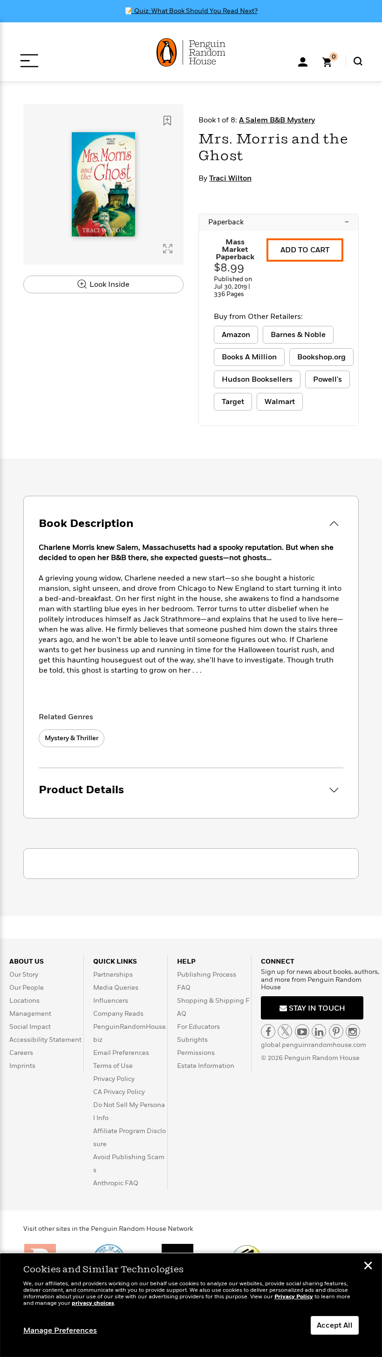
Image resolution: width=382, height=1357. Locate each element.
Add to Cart (304, 250)
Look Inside (109, 284)
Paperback (278, 222)
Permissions (196, 1052)
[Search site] (358, 61)
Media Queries (115, 987)
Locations (24, 1000)
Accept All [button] (335, 1325)
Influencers (110, 1000)
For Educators (198, 1026)
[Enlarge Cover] (167, 248)
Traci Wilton (230, 178)
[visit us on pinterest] (336, 1031)
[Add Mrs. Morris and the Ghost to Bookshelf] (167, 120)
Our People (26, 987)
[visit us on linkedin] (319, 1031)
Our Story (23, 974)
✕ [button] (368, 1266)
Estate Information (205, 1065)
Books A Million (249, 357)
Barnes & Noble (298, 335)
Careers (21, 1052)
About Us (26, 961)
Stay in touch (316, 1008)
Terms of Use (113, 1065)
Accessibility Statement (45, 1039)
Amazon (236, 335)
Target (233, 402)
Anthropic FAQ (115, 1183)
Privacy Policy (114, 1078)
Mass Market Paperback (235, 249)
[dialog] (191, 1305)
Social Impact (30, 1026)
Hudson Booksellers (257, 379)
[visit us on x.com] (285, 1031)
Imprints (22, 1065)
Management (30, 1013)
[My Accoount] (302, 61)
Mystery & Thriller (71, 738)
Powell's (327, 379)
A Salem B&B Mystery (277, 120)
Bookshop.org (321, 357)
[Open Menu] (29, 61)
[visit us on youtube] (302, 1031)
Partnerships (113, 974)
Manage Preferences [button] (60, 1330)
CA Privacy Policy (119, 1091)
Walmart (280, 402)
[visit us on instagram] (353, 1031)
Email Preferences (121, 1052)
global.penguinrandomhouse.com (313, 1044)
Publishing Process (206, 974)
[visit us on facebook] (268, 1031)
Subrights (192, 1039)
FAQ (184, 987)
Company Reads (118, 1013)
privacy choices (93, 1303)
